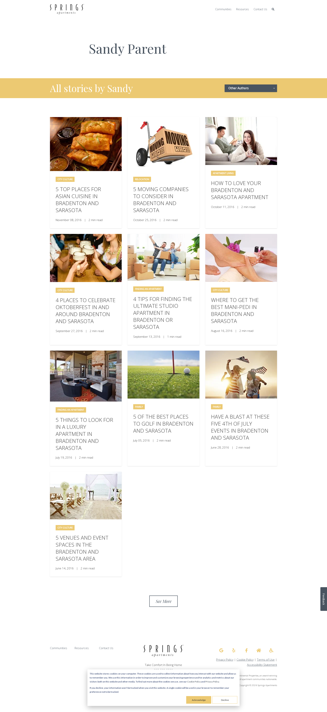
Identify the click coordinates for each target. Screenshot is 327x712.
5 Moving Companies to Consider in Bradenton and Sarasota (161, 199)
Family (139, 406)
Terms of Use (266, 660)
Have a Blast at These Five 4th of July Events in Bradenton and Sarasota (240, 427)
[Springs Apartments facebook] (246, 650)
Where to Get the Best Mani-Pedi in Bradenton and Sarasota (235, 310)
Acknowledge (199, 700)
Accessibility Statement (262, 665)
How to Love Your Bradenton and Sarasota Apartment (239, 190)
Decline (225, 700)
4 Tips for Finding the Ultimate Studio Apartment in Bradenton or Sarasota (162, 313)
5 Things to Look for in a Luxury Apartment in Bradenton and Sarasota (84, 433)
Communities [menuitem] (223, 9)
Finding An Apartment (148, 289)
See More (163, 601)
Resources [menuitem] (242, 9)
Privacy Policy (212, 681)
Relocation (142, 179)
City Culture (65, 179)
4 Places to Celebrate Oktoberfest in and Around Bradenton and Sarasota (85, 310)
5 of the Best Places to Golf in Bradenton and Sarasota (163, 423)
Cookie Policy (194, 681)
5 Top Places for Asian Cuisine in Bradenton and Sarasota (78, 199)
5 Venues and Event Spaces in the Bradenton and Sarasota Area (82, 548)
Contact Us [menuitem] (260, 9)
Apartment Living (223, 173)
